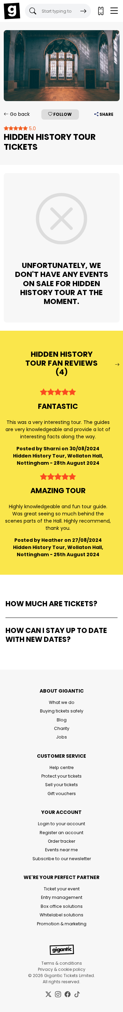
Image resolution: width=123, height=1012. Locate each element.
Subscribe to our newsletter (61, 859)
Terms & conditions (61, 963)
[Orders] (100, 11)
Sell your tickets (61, 785)
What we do (61, 702)
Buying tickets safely (61, 711)
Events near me (61, 850)
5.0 (32, 128)
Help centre (62, 767)
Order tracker (61, 841)
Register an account (61, 833)
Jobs (61, 737)
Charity (61, 728)
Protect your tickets (61, 776)
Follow (62, 114)
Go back (19, 114)
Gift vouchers (61, 793)
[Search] (83, 10)
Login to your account (61, 824)
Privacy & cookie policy (61, 969)
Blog (62, 720)
